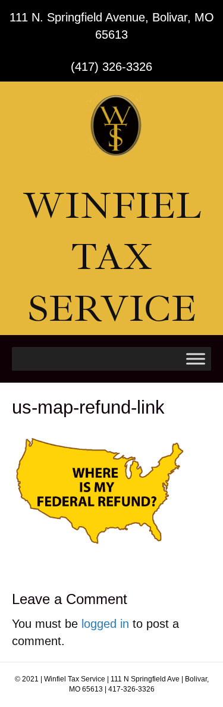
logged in (105, 623)
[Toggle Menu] (195, 358)
